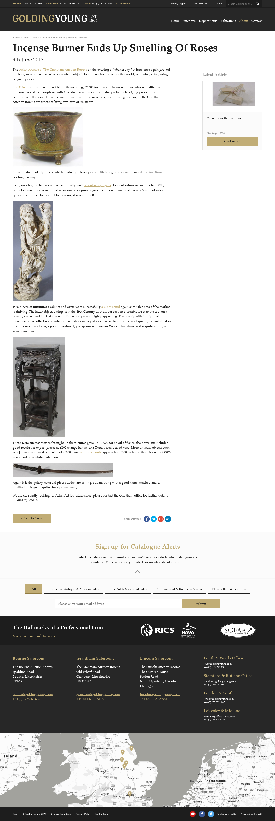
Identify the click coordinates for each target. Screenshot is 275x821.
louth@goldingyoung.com (218, 663)
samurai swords (90, 452)
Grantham (51, 3)
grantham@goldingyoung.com (98, 694)
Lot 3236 (19, 87)
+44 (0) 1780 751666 (214, 684)
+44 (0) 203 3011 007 (214, 702)
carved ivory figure (97, 185)
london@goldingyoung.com (219, 698)
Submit (201, 604)
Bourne (17, 3)
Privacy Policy (83, 814)
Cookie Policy (102, 814)
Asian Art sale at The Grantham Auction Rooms (53, 70)
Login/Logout (178, 3)
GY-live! (219, 3)
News (35, 37)
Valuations (228, 21)
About (243, 21)
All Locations (123, 3)
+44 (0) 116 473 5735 (214, 719)
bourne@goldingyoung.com (33, 694)
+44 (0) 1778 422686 (32, 3)
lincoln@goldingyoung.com (160, 694)
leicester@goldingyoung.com (219, 716)
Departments (208, 21)
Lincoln (86, 3)
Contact (256, 21)
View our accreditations (34, 636)
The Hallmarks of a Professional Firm (58, 627)
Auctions (189, 21)
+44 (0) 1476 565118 (68, 3)
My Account (200, 3)
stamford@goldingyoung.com (220, 681)
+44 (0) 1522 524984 (102, 3)
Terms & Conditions (60, 814)
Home (175, 21)
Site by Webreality (226, 814)
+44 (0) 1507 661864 (214, 667)
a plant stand (110, 307)
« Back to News (32, 518)
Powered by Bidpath (251, 814)
